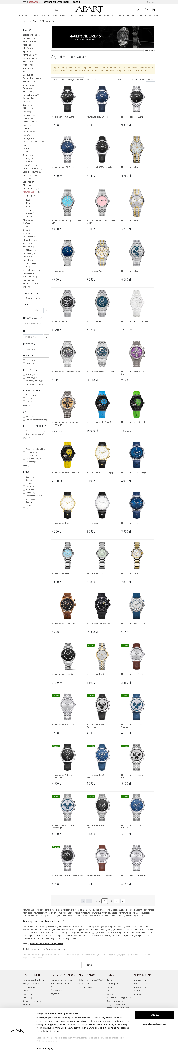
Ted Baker (29, 253)
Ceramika (31, 395)
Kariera (110, 994)
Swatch (28, 247)
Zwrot (25, 990)
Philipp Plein (30, 240)
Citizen (28, 108)
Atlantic (28, 61)
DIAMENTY (34, 15)
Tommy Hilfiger (31, 263)
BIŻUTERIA (23, 15)
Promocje (70, 80)
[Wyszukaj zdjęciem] (57, 10)
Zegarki (35, 21)
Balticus (28, 75)
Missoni (28, 220)
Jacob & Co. (30, 165)
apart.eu (137, 994)
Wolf (26, 287)
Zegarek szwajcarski (35, 449)
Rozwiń (89, 965)
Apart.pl (26, 21)
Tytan (29, 401)
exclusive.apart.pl (141, 983)
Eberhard (28, 118)
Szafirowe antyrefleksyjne (37, 420)
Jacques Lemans (32, 168)
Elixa (27, 128)
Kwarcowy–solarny (34, 381)
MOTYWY (62, 15)
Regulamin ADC (85, 987)
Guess (28, 158)
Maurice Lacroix (32, 192)
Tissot (28, 260)
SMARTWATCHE (95, 15)
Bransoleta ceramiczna (36, 431)
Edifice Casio (30, 122)
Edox (27, 125)
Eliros (28, 207)
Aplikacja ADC (85, 983)
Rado (27, 243)
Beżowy (30, 477)
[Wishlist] (146, 9)
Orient (27, 227)
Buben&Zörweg (31, 95)
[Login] (138, 9)
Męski (30, 363)
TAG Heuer (29, 250)
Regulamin (27, 994)
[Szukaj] (46, 310)
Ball (26, 71)
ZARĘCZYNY (45, 15)
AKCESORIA (108, 15)
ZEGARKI (82, 15)
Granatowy (31, 489)
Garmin (28, 155)
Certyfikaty (27, 997)
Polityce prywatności (47, 1041)
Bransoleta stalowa (35, 434)
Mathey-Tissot (31, 188)
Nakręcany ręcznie (34, 384)
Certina (28, 105)
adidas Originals (31, 35)
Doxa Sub (29, 115)
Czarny (30, 486)
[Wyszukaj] (25, 10)
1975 (28, 200)
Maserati (29, 185)
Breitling (28, 92)
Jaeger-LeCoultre (32, 172)
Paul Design (29, 237)
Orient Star (28, 230)
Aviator (28, 65)
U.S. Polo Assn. (31, 270)
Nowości (79, 80)
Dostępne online (58, 80)
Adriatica (29, 38)
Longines (29, 182)
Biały (29, 480)
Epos (27, 135)
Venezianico (30, 277)
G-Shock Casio (31, 148)
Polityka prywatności (116, 1004)
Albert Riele (29, 41)
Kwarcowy (31, 378)
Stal (29, 398)
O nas (109, 980)
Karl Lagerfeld (30, 175)
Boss (27, 88)
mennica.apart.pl (141, 980)
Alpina (27, 45)
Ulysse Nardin (30, 273)
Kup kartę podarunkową (61, 980)
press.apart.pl (140, 987)
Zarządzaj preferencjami (154, 1024)
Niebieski (30, 493)
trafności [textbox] (131, 79)
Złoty (28, 508)
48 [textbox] (149, 79)
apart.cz (137, 990)
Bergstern (29, 81)
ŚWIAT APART (153, 15)
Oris (26, 233)
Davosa (28, 112)
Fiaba (28, 210)
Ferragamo (29, 138)
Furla (27, 145)
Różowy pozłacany (34, 496)
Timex (27, 257)
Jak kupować (29, 987)
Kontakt (26, 1004)
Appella (28, 51)
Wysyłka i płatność (31, 983)
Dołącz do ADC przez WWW (91, 980)
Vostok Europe (31, 283)
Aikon (28, 203)
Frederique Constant (34, 142)
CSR (108, 990)
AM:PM (28, 48)
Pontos (29, 217)
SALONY (151, 2)
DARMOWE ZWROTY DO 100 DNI (56, 2)
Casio (27, 102)
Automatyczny (32, 374)
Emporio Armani (32, 132)
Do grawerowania (34, 298)
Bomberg (28, 85)
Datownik (31, 455)
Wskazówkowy (33, 459)
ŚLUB (55, 15)
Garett (27, 152)
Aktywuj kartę (56, 990)
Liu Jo (27, 178)
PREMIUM (72, 15)
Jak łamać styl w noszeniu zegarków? (46, 943)
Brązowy (30, 483)
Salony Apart (112, 983)
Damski (30, 360)
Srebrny (30, 499)
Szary (29, 502)
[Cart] (153, 9)
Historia (110, 987)
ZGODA (155, 1015)
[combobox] (132, 79)
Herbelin (28, 162)
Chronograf (31, 452)
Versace (28, 280)
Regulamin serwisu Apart (117, 1001)
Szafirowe (31, 416)
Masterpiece (31, 213)
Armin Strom (30, 55)
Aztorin (28, 68)
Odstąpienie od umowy (33, 1001)
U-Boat (27, 267)
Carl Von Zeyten (31, 98)
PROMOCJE (141, 15)
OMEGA (28, 223)
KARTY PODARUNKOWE (125, 15)
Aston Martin (30, 58)
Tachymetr (31, 462)
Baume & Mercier (32, 78)
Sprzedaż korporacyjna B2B (119, 997)
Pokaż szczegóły (44, 1048)
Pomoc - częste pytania (33, 980)
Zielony (29, 505)
